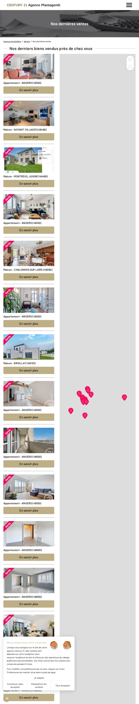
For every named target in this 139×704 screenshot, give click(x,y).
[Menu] (129, 4)
